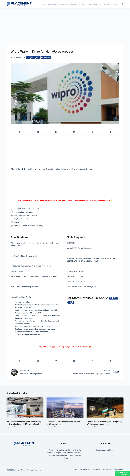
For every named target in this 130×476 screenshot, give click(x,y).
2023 (37, 57)
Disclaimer (96, 470)
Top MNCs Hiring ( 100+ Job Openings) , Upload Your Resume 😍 (65, 347)
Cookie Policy (119, 470)
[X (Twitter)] (38, 132)
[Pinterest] (56, 132)
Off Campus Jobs (85, 4)
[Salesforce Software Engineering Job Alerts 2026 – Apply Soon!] (65, 407)
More (115, 4)
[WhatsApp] (110, 132)
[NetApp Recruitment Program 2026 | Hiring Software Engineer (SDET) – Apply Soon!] (24, 407)
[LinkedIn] (74, 132)
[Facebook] (20, 132)
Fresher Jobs (52, 4)
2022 (32, 57)
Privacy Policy (105, 4)
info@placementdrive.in (105, 450)
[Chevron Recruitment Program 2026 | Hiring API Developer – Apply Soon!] (105, 407)
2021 (27, 57)
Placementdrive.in (56, 450)
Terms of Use (107, 470)
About (95, 4)
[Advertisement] (65, 23)
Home (43, 4)
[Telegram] (92, 132)
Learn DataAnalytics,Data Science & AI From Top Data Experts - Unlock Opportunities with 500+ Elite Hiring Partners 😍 (65, 200)
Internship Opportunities (68, 4)
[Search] (123, 4)
